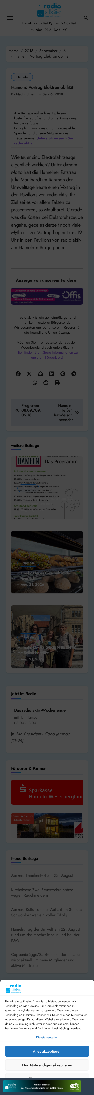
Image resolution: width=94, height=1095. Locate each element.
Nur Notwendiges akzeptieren (47, 1065)
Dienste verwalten (47, 1037)
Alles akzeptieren (47, 1051)
